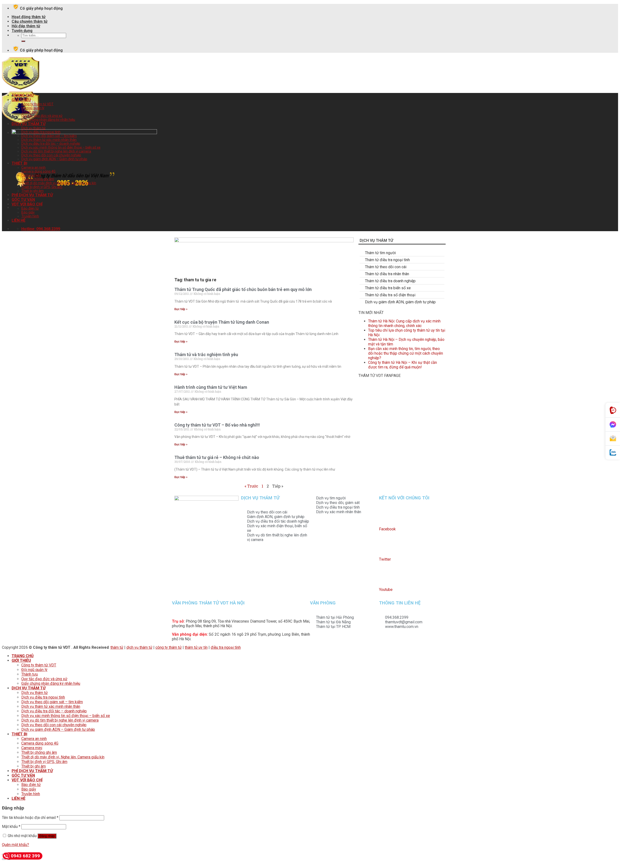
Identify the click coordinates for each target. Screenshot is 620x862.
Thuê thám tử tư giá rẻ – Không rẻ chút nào (216, 457)
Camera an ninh (33, 167)
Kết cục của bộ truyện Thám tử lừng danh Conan (221, 322)
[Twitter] (385, 546)
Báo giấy (28, 212)
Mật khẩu (11, 826)
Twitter (385, 559)
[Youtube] (385, 576)
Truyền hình (30, 216)
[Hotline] (612, 410)
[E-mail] (612, 439)
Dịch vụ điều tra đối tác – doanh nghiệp (50, 143)
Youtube (386, 589)
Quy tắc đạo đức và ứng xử (41, 116)
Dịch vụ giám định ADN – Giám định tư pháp (54, 159)
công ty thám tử (168, 647)
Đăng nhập (46, 836)
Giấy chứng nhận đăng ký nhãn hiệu (48, 120)
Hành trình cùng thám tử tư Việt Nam (210, 387)
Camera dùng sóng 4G (38, 171)
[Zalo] (612, 452)
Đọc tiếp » (180, 309)
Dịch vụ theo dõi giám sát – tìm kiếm (49, 136)
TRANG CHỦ (23, 95)
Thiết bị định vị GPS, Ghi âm (41, 187)
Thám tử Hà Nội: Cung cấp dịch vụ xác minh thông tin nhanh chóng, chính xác (404, 323)
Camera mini (31, 175)
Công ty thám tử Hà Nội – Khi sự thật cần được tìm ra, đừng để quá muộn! (402, 364)
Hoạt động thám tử (29, 17)
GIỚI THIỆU (21, 100)
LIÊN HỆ (18, 220)
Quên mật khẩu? (15, 844)
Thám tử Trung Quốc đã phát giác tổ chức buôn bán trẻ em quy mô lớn (243, 289)
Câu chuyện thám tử (29, 21)
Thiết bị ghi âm (32, 191)
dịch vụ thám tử (139, 647)
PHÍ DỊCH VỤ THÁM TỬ (32, 195)
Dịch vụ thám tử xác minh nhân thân (49, 140)
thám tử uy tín (196, 647)
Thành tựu (29, 112)
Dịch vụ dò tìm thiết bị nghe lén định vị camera (56, 151)
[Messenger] (612, 425)
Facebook (387, 529)
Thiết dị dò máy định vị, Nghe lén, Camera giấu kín (58, 183)
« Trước (251, 485)
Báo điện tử (30, 208)
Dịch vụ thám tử (33, 128)
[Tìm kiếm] (23, 41)
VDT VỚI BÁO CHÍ (27, 204)
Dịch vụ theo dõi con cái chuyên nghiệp (51, 155)
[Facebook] (385, 516)
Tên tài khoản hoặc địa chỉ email (30, 817)
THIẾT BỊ (19, 163)
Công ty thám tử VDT (37, 104)
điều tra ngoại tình (226, 647)
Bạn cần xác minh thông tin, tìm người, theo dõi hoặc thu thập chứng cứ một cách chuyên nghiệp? (405, 353)
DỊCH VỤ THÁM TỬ (29, 124)
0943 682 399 (25, 856)
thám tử (116, 647)
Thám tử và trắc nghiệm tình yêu (206, 354)
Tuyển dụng (22, 30)
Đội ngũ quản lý (32, 108)
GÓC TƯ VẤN (23, 199)
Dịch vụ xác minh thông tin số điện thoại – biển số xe (61, 147)
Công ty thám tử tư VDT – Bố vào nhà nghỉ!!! (217, 424)
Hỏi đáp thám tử (26, 26)
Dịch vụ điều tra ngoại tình (41, 132)
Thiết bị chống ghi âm (37, 179)
